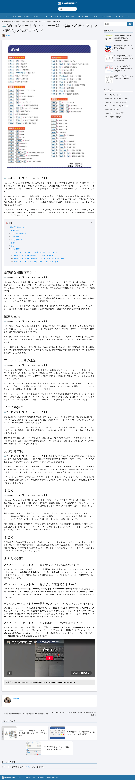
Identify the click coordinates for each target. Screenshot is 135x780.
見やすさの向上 (16, 240)
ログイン (27, 766)
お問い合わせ (41, 777)
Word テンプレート (123, 16)
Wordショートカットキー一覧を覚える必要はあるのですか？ (35, 252)
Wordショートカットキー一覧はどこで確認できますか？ (34, 255)
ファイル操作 (15, 236)
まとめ (13, 243)
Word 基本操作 (107, 16)
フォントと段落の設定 (19, 233)
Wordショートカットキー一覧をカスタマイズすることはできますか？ (39, 258)
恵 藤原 (8, 36)
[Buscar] (75, 8)
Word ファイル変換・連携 (64, 16)
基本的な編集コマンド (18, 227)
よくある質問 (15, 249)
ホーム (7, 16)
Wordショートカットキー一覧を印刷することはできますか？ (36, 262)
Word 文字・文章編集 (21, 16)
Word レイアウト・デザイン (42, 16)
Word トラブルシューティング (88, 16)
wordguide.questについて (27, 777)
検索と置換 (15, 230)
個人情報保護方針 (52, 777)
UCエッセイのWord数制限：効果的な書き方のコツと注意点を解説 (25, 714)
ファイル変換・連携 (112, 117)
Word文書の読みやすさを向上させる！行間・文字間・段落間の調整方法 (74, 714)
